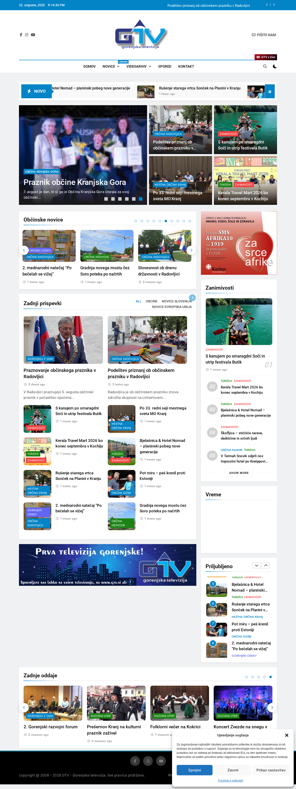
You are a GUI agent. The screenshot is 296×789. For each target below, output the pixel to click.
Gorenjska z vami (40, 359)
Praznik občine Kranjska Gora (75, 182)
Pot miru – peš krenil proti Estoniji (249, 88)
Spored (164, 66)
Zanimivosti (228, 134)
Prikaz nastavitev (271, 770)
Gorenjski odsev (35, 512)
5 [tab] (134, 199)
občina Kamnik (231, 450)
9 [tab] (184, 221)
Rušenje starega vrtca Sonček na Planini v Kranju (151, 88)
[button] (286, 735)
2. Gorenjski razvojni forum (51, 724)
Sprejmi (194, 770)
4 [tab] (127, 199)
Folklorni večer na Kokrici (175, 724)
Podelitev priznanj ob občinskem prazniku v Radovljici (208, 5)
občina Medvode (40, 257)
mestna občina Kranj (170, 185)
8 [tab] (178, 221)
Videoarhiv (136, 66)
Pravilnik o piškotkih (230, 780)
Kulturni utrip (101, 714)
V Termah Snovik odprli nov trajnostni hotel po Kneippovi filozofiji (243, 461)
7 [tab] (172, 221)
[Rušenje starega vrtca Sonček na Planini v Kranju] (97, 94)
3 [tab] (120, 199)
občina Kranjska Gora (42, 172)
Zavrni (233, 770)
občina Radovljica (168, 134)
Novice (113, 65)
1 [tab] (106, 199)
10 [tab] (190, 221)
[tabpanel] (83, 155)
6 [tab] (141, 199)
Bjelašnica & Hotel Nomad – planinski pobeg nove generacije (162, 446)
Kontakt (186, 66)
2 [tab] (113, 199)
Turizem (225, 185)
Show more (239, 473)
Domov (89, 66)
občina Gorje (121, 493)
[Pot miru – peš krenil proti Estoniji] (207, 94)
